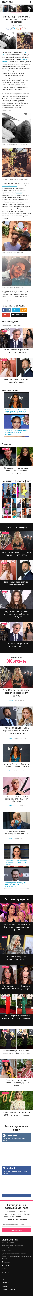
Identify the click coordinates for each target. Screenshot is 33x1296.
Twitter (6, 1269)
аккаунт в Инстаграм (9, 186)
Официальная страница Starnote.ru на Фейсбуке (15, 1172)
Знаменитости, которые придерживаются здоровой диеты (16, 1083)
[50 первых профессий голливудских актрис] (16, 945)
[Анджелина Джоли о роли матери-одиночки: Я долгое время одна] (16, 599)
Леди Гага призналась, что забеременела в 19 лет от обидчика (16, 798)
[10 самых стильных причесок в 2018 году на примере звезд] (16, 1100)
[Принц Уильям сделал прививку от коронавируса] (16, 820)
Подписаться (16, 1230)
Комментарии (20, 314)
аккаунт (19, 193)
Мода (4, 996)
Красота (5, 449)
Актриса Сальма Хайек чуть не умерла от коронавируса (16, 765)
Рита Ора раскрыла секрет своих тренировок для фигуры (16, 692)
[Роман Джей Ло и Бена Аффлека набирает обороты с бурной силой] (16, 716)
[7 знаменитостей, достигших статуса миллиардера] (16, 338)
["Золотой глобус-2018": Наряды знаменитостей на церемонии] (16, 1039)
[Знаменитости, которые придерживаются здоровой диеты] (16, 1068)
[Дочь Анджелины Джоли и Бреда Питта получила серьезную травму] (16, 912)
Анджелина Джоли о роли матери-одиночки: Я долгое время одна (16, 614)
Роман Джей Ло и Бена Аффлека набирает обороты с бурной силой (16, 730)
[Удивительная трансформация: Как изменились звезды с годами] (16, 974)
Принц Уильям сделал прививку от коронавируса (16, 832)
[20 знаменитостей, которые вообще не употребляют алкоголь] (16, 456)
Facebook (6, 1265)
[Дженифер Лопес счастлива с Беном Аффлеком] (16, 367)
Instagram (6, 1272)
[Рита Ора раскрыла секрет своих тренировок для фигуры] (16, 540)
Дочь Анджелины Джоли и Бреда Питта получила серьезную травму (16, 927)
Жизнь (4, 330)
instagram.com (14, 301)
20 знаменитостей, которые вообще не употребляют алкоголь (16, 470)
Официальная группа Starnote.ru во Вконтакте (14, 1139)
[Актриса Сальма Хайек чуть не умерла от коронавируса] (16, 753)
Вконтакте (7, 1262)
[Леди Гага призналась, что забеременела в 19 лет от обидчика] (16, 786)
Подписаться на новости (16, 1195)
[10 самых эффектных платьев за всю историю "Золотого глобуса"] (16, 1004)
